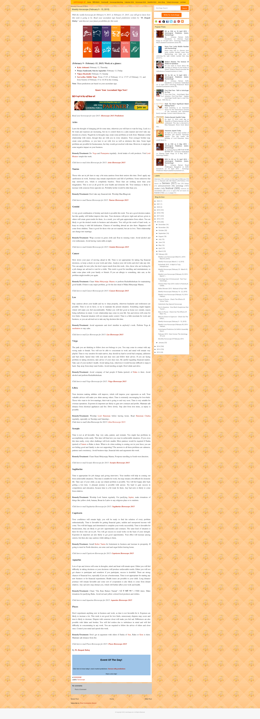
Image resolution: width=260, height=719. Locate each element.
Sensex (166, 183)
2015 (158, 222)
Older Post (148, 699)
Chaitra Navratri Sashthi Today (175, 117)
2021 (158, 204)
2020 (158, 207)
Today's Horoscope (172, 2)
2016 (158, 219)
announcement (164, 186)
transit (157, 193)
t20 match (183, 191)
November (162, 227)
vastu (166, 193)
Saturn (83, 444)
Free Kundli (104, 2)
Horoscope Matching (116, 2)
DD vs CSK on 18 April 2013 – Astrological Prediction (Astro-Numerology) (177, 33)
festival (169, 188)
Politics (182, 181)
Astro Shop (161, 2)
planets (168, 191)
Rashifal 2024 (152, 2)
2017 (158, 216)
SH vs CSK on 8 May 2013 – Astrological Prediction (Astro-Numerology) (177, 146)
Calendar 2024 (129, 2)
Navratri (162, 181)
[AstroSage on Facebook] (167, 23)
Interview (157, 179)
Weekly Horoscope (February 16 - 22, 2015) (172, 292)
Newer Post (75, 699)
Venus (186, 183)
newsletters (158, 191)
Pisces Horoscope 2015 (117, 643)
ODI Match (173, 181)
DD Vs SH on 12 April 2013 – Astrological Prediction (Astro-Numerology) (177, 77)
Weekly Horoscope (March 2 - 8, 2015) (171, 262)
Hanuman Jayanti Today (173, 131)
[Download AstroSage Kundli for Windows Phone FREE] (163, 23)
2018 (158, 213)
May (160, 245)
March (161, 251)
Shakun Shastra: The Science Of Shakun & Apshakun (177, 63)
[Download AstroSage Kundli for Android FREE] (156, 23)
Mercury (183, 179)
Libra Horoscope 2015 (116, 422)
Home (89, 2)
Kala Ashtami (83, 67)
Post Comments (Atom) (88, 703)
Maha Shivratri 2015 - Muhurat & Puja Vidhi (172, 288)
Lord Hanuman (104, 415)
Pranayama (105, 153)
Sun (129, 634)
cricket (157, 188)
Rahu (135, 372)
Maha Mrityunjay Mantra (105, 281)
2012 (158, 352)
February (162, 254)
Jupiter (131, 497)
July (160, 239)
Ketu (141, 634)
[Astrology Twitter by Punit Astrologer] (171, 23)
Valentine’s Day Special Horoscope (170, 304)
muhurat (183, 188)
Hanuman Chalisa (143, 415)
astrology (179, 186)
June (160, 242)
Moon (156, 181)
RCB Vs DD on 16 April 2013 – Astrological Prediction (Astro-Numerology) (177, 161)
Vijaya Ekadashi (84, 73)
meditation (76, 328)
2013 (158, 349)
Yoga (95, 153)
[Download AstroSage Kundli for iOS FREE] (159, 23)
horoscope (81, 680)
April (160, 248)
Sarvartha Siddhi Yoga (87, 76)
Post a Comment (80, 689)
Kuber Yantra (100, 544)
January (161, 343)
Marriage (175, 179)
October (161, 230)
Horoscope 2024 (140, 2)
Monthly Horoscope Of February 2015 (171, 339)
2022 (158, 201)
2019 (158, 210)
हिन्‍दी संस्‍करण (96, 2)
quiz (174, 191)
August (161, 236)
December (162, 224)
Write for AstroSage (171, 15)
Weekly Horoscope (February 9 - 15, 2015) (172, 321)
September (162, 233)
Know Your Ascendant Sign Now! (111, 90)
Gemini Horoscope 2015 (119, 246)
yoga (171, 193)
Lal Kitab (183, 2)
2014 (158, 346)
